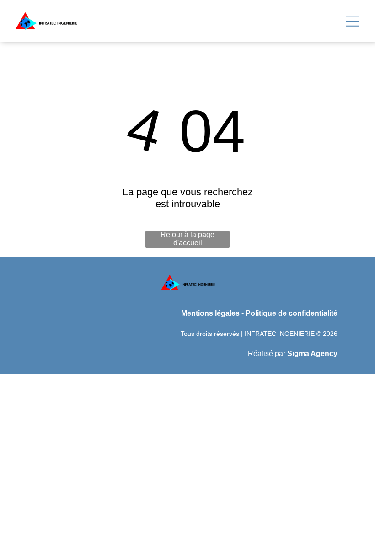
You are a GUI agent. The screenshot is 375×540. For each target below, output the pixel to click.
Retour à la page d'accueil (187, 239)
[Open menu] (352, 21)
